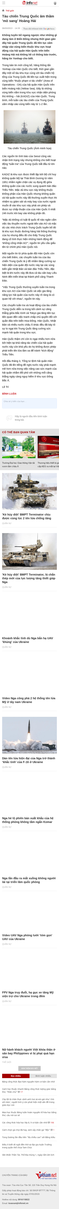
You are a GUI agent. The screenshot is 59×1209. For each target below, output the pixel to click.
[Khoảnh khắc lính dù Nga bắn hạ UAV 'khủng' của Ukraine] (29, 615)
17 (21, 1091)
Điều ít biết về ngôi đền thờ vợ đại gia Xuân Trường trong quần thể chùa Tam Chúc (27, 1146)
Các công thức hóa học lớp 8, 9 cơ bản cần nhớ (24, 1122)
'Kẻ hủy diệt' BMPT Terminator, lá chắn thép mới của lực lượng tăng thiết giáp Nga (28, 578)
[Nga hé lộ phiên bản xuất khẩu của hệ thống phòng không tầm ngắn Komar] (29, 795)
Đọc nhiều (16, 1076)
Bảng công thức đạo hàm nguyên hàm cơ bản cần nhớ (28, 1081)
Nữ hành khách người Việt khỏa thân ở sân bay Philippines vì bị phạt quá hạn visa (28, 1053)
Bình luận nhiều (43, 1076)
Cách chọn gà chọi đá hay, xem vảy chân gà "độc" (26, 1130)
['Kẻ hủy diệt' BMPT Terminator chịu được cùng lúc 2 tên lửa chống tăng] (29, 491)
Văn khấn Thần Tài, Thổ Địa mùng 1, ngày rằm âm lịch (28, 1154)
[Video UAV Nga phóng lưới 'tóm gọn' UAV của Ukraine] (29, 912)
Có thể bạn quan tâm (18, 432)
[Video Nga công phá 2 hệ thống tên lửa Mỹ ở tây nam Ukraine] (29, 675)
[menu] (4, 3)
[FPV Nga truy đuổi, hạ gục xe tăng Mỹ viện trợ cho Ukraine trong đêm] (29, 969)
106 (52, 1122)
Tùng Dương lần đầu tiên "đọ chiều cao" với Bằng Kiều (28, 1137)
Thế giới (10, 11)
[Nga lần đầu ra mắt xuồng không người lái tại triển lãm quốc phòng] (29, 855)
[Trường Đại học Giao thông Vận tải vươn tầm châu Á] (19, 447)
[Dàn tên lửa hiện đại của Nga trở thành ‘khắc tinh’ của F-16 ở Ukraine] (29, 735)
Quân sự (6, 523)
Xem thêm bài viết (29, 1068)
